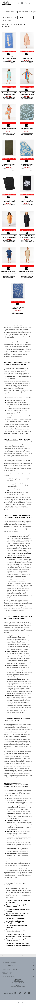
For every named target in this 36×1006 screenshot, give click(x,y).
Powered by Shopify (18, 1002)
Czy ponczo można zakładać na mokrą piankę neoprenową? (17, 914)
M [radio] (26, 232)
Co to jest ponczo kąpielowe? (16, 889)
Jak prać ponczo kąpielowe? (16, 918)
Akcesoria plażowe (10, 11)
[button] (10, 17)
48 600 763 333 (18, 980)
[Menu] (33, 3)
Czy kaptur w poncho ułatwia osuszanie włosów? (16, 931)
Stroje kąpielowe (25, 11)
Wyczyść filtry (6, 20)
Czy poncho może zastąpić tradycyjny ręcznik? (15, 922)
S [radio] (7, 89)
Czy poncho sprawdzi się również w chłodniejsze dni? (19, 940)
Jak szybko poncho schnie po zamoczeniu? (16, 926)
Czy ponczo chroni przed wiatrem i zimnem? (18, 910)
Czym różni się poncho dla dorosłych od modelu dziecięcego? (18, 935)
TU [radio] (9, 54)
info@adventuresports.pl (18, 986)
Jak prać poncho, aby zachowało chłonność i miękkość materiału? (18, 944)
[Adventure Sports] (6, 3)
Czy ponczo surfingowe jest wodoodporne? (16, 906)
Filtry (21, 17)
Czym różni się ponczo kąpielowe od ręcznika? (18, 901)
